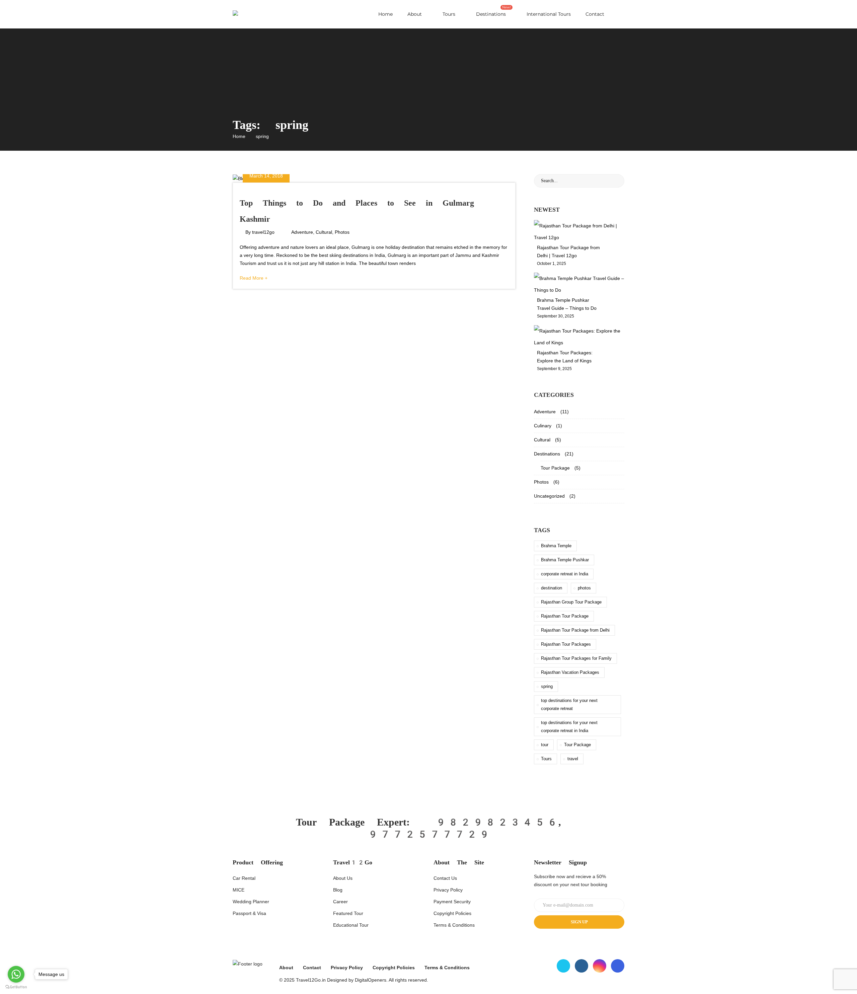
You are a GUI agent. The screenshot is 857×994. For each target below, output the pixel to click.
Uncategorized (549, 496)
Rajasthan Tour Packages (566, 644)
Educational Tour (351, 925)
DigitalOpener (369, 980)
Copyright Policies (452, 913)
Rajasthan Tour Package (565, 616)
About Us (343, 878)
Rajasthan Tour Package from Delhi (575, 630)
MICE (238, 890)
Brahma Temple (556, 545)
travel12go (263, 232)
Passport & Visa (249, 913)
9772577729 (428, 834)
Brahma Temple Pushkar (565, 559)
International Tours (548, 14)
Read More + (253, 278)
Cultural (324, 232)
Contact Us (445, 878)
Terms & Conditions (454, 925)
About (414, 14)
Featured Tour (348, 913)
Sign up (579, 921)
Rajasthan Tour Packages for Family (576, 658)
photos (584, 587)
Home (385, 14)
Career (340, 901)
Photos (342, 232)
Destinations (493, 11)
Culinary (542, 425)
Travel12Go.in (311, 980)
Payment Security (452, 901)
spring (547, 686)
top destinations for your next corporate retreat (569, 704)
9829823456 (496, 822)
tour (544, 744)
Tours (448, 14)
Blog (337, 890)
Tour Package (555, 468)
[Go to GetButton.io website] (16, 987)
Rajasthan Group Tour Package (571, 602)
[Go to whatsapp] (16, 974)
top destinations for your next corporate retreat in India (569, 726)
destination (551, 587)
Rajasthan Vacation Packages (570, 672)
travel (572, 758)
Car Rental (244, 878)
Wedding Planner (251, 901)
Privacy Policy (448, 890)
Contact (595, 14)
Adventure (302, 232)
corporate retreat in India (564, 573)
